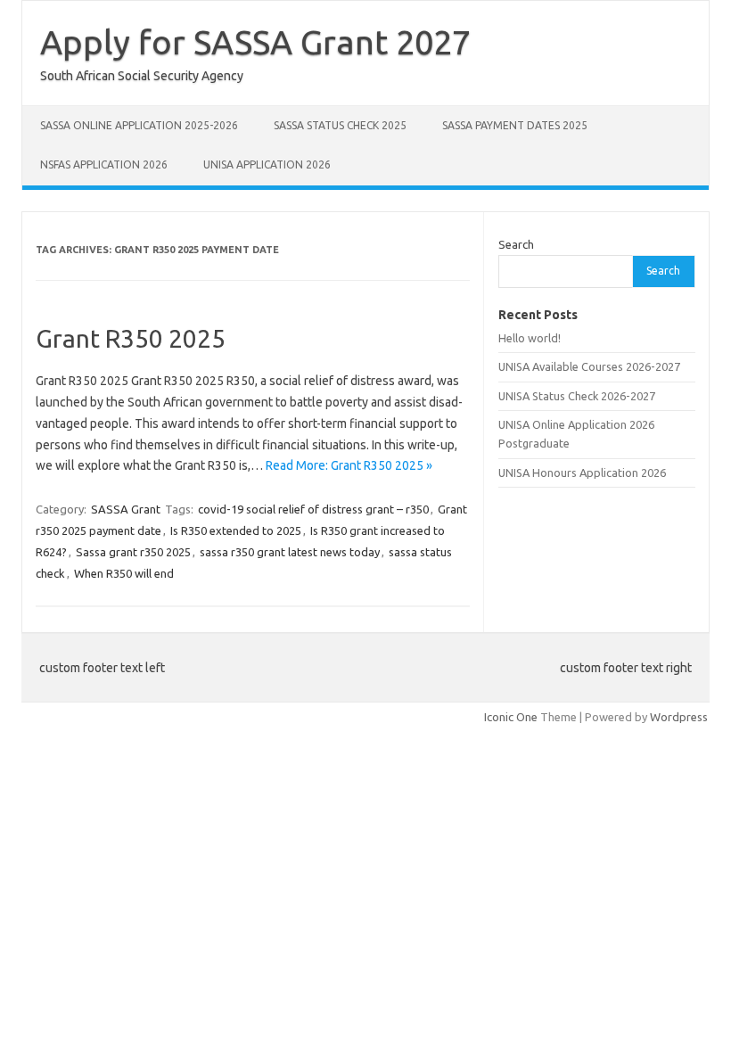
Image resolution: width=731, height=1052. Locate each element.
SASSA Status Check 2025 (340, 125)
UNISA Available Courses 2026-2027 (589, 366)
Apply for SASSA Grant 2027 (255, 42)
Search (516, 244)
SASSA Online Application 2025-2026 (139, 125)
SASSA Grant (125, 509)
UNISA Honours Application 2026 (582, 472)
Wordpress (679, 717)
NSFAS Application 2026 (104, 164)
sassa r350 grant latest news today (290, 552)
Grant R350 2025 (131, 338)
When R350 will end (124, 573)
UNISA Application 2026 (267, 164)
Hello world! (529, 338)
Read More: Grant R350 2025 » (349, 465)
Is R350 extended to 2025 (235, 530)
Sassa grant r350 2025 (133, 552)
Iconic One (511, 717)
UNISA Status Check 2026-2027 (576, 396)
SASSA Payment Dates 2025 (514, 125)
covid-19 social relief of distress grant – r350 (313, 509)
